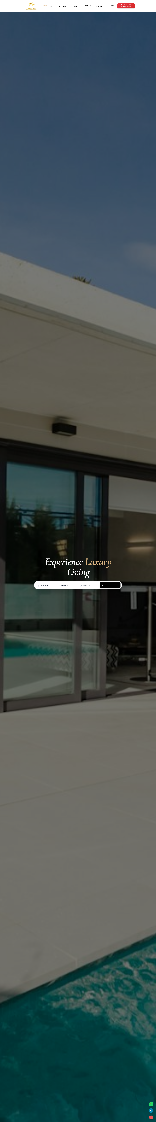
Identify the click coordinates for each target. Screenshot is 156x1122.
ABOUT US (52, 6)
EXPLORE (88, 5)
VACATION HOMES (77, 6)
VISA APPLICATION (100, 6)
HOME (45, 5)
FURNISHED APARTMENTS (63, 6)
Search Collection (111, 585)
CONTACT (111, 5)
